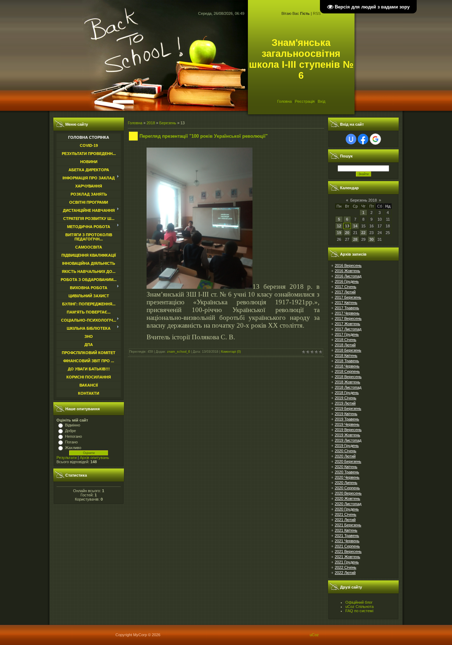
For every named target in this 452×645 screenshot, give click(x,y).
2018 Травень (347, 361)
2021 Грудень (347, 562)
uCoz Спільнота (359, 606)
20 (347, 233)
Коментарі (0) (231, 351)
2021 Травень (347, 535)
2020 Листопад (348, 504)
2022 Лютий (345, 573)
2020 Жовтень (347, 498)
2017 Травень (347, 308)
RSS (317, 13)
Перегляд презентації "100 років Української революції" (203, 136)
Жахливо (73, 448)
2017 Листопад (348, 329)
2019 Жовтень (347, 435)
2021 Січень (345, 514)
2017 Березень (348, 297)
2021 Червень (347, 541)
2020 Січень (345, 451)
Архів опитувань (94, 457)
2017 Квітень (346, 302)
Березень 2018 (363, 200)
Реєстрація (305, 101)
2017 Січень (345, 287)
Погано (71, 442)
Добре (70, 431)
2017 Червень (347, 313)
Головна (284, 101)
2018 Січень (345, 340)
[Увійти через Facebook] (363, 139)
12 (339, 226)
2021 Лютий (345, 520)
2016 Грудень (347, 281)
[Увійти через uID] (351, 139)
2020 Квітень (346, 467)
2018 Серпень (347, 371)
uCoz (314, 635)
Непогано (73, 436)
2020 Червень (347, 477)
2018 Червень (347, 366)
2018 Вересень (348, 377)
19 (339, 233)
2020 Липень (346, 482)
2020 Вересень (348, 493)
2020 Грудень (347, 509)
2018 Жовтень (347, 382)
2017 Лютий (345, 292)
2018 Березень (348, 350)
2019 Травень (347, 419)
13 (347, 226)
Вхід (321, 101)
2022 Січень (345, 567)
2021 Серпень (347, 546)
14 (355, 226)
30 (371, 239)
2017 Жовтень (347, 324)
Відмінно (72, 425)
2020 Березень (348, 461)
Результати (66, 457)
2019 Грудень (347, 445)
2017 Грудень (347, 334)
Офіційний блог (359, 602)
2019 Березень (348, 408)
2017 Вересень (348, 318)
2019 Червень (347, 424)
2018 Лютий (345, 345)
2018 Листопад (348, 387)
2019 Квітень (346, 414)
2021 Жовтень (347, 557)
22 (363, 233)
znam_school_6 (178, 351)
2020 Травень (347, 472)
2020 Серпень (347, 488)
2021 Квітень (346, 530)
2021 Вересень (348, 551)
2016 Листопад (348, 276)
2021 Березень (348, 525)
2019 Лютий (345, 403)
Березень (167, 123)
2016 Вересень (348, 265)
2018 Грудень (347, 392)
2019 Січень (345, 398)
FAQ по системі (359, 611)
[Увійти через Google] (375, 139)
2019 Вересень (348, 430)
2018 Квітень (346, 355)
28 (355, 239)
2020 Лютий (345, 456)
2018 (151, 123)
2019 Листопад (348, 440)
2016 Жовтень (347, 271)
